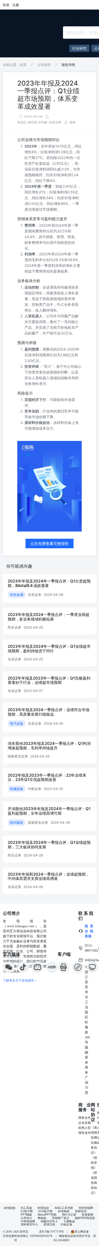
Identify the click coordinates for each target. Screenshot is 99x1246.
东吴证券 (55, 122)
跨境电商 (63, 1211)
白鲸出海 (66, 1224)
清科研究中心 (29, 1224)
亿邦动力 (26, 1217)
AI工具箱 (26, 1207)
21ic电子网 (45, 1211)
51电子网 (27, 1211)
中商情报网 (28, 1221)
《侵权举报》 (94, 1162)
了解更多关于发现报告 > (20, 980)
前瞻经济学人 (49, 1221)
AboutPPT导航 (46, 1214)
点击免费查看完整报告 (49, 543)
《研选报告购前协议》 (94, 1182)
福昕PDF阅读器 (85, 1217)
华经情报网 (86, 1207)
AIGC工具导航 (64, 1207)
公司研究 (44, 65)
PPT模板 (26, 1214)
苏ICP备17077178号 (51, 1231)
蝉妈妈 (42, 1217)
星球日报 (49, 1224)
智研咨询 (81, 1211)
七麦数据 (69, 1221)
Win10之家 (69, 1214)
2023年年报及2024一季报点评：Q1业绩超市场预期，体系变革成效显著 (48, 94)
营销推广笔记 (60, 1217)
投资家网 (87, 1214)
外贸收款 (43, 1207)
